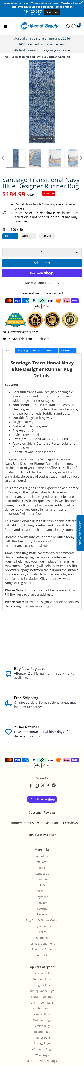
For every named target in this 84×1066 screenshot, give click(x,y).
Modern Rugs (42, 1008)
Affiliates (42, 862)
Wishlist (42, 955)
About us (42, 856)
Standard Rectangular (53, 443)
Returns (42, 908)
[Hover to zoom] (42, 101)
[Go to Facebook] (31, 786)
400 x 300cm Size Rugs (42, 1061)
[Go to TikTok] (48, 786)
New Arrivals (42, 973)
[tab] (8, 351)
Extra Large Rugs (42, 997)
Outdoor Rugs (42, 1020)
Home (5, 56)
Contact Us (42, 873)
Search (42, 932)
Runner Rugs (42, 1037)
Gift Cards (42, 891)
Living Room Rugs (42, 1002)
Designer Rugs (42, 985)
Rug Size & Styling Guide (42, 920)
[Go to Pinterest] (54, 786)
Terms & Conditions (42, 943)
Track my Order (42, 949)
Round (17, 447)
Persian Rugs (42, 1026)
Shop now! (52, 12)
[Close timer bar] (82, 2)
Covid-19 (42, 879)
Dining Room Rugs (42, 991)
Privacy (42, 903)
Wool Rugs (42, 1055)
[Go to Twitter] (43, 786)
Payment (42, 897)
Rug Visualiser (42, 926)
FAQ (42, 885)
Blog (42, 868)
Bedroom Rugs (42, 979)
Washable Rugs (42, 1049)
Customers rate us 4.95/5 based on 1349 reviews (42, 823)
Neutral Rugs (42, 1014)
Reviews (42, 914)
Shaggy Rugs (42, 1043)
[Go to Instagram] (36, 786)
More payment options (42, 283)
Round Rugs (42, 1032)
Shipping (42, 938)
